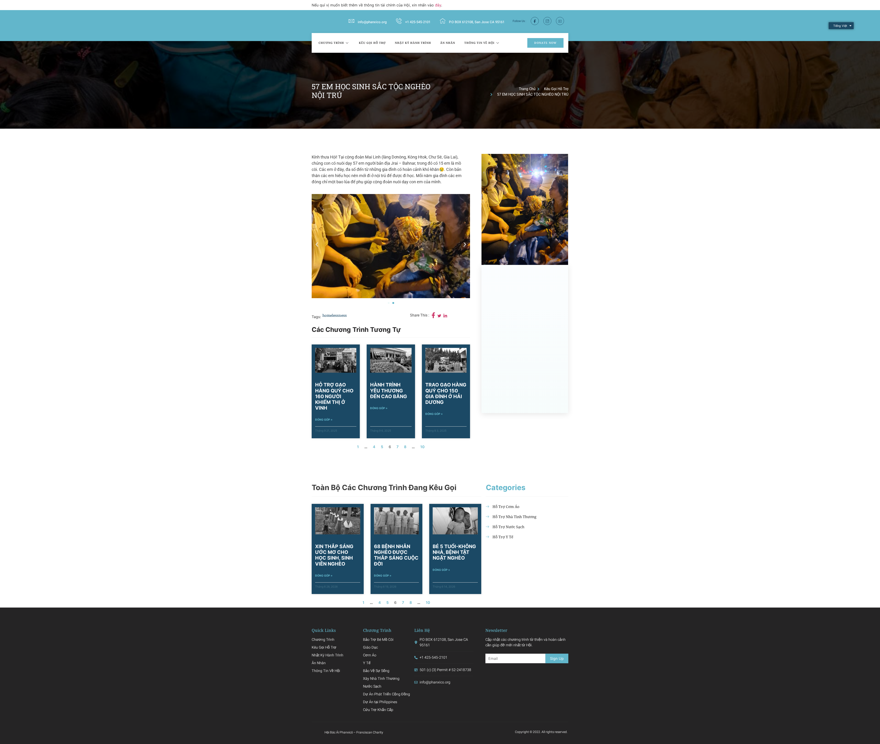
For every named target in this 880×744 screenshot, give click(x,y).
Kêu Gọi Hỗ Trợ (372, 43)
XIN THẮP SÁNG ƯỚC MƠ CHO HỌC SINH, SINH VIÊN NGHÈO (334, 555)
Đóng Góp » (324, 419)
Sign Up (557, 658)
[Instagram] (547, 21)
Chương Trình (331, 43)
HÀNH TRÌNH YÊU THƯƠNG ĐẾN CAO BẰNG (388, 390)
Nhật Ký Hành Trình (413, 43)
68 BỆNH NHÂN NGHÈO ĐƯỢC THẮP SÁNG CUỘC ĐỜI (396, 555)
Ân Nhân (447, 43)
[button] (317, 244)
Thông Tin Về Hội (479, 43)
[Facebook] (535, 21)
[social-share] (433, 315)
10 (422, 446)
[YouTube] (560, 21)
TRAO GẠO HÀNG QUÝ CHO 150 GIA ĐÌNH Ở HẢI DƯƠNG (445, 393)
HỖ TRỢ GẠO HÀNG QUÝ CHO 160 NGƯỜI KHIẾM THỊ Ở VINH (334, 396)
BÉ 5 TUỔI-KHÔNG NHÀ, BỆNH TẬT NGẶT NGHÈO (454, 552)
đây (438, 5)
